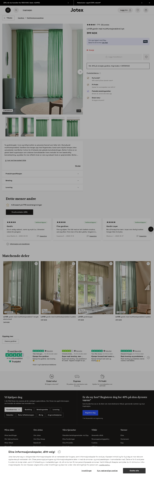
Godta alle (134, 471)
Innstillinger (87, 471)
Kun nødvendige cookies (107, 471)
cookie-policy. (104, 465)
